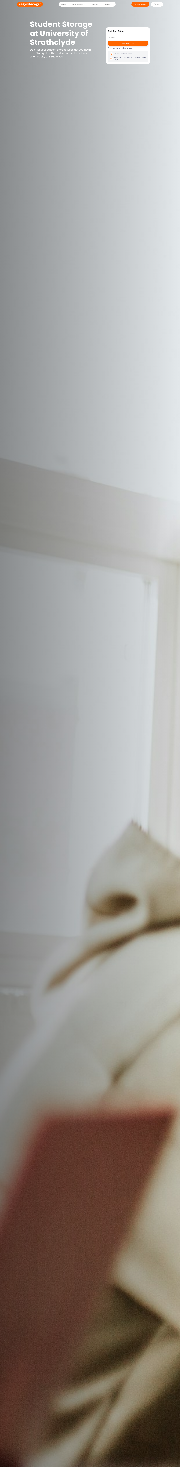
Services (63, 4)
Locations (95, 4)
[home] (30, 4)
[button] (79, 4)
